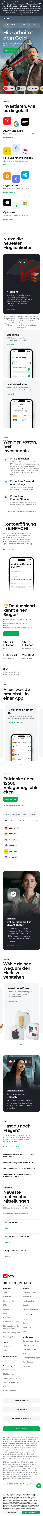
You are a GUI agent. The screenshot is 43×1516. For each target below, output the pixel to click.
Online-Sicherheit (9, 1391)
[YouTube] (5, 1283)
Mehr (20, 1045)
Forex (5, 1313)
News (25, 1319)
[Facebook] (10, 1283)
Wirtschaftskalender (10, 1382)
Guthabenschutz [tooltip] (27, 658)
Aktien (5, 1292)
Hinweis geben (28, 1345)
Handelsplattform (29, 1301)
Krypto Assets (8, 1301)
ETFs (5, 1305)
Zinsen (5, 1350)
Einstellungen (12, 1512)
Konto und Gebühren (11, 1322)
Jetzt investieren (11, 634)
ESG (24, 1331)
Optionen (6, 1317)
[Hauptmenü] (38, 18)
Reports (25, 1323)
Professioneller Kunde (11, 1333)
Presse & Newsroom (30, 1309)
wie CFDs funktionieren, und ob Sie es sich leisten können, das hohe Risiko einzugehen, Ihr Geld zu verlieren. (21, 11)
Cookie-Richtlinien (29, 1349)
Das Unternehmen (29, 1292)
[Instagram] (25, 1283)
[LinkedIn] (20, 1283)
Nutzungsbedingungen (31, 1358)
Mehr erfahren (10, 51)
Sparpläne (7, 1346)
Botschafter (27, 1297)
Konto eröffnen (10, 799)
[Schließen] (21, 14)
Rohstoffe (7, 1297)
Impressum (27, 1366)
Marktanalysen (9, 1374)
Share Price (27, 1327)
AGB (24, 1353)
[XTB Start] (6, 19)
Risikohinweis (28, 1362)
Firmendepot (8, 1337)
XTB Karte (7, 1360)
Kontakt (26, 1305)
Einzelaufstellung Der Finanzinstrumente (11, 1327)
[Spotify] (30, 1283)
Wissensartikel (8, 1370)
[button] (20, 764)
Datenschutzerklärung (31, 1341)
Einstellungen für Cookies (29, 1484)
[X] (15, 1283)
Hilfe (5, 1386)
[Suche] (32, 18)
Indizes (6, 1309)
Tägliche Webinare (10, 1378)
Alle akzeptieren (30, 1512)
